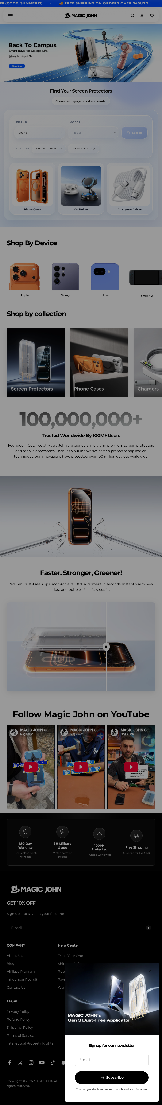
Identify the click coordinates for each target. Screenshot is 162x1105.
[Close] (150, 971)
